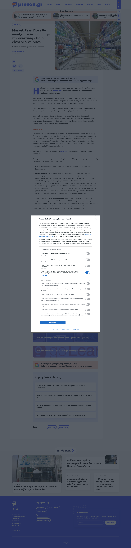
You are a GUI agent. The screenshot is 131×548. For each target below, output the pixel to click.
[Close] (96, 219)
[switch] (87, 253)
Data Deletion (55, 329)
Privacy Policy (75, 329)
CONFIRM (52, 322)
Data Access (65, 329)
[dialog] (65, 274)
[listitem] (65, 250)
